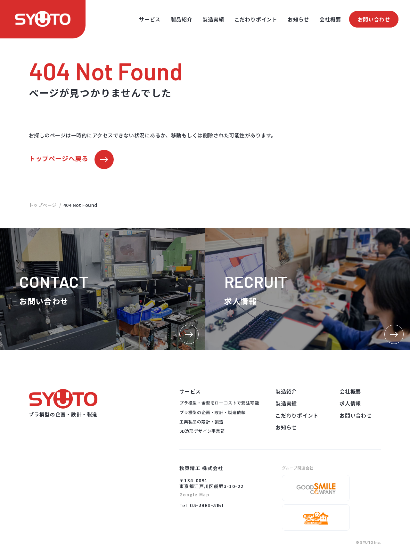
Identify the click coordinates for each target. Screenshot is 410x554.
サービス (149, 19)
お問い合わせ (374, 19)
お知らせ (298, 19)
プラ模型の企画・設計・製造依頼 (212, 412)
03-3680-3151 (206, 505)
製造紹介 (286, 391)
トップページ (43, 205)
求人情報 (350, 403)
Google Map (194, 495)
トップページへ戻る (58, 158)
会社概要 (330, 19)
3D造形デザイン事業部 (202, 431)
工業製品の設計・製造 (201, 422)
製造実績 (213, 19)
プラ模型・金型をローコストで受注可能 (219, 403)
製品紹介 (181, 19)
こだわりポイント (255, 19)
